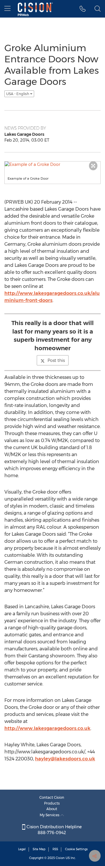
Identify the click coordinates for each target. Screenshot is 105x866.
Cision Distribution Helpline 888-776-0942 (53, 829)
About (51, 809)
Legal (22, 849)
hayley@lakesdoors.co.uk (65, 759)
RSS (55, 849)
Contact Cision (51, 797)
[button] (82, 9)
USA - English (18, 94)
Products (52, 803)
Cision (60, 858)
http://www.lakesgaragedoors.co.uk (47, 728)
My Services (50, 815)
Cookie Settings (76, 849)
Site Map (39, 849)
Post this (56, 360)
